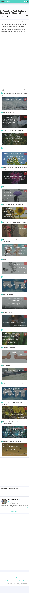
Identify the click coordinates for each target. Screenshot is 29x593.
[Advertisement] (14, 50)
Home (5, 575)
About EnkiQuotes (21, 575)
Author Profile (14, 511)
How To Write (14, 577)
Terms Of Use (12, 575)
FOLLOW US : (7, 580)
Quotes (3, 16)
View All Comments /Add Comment (14, 492)
